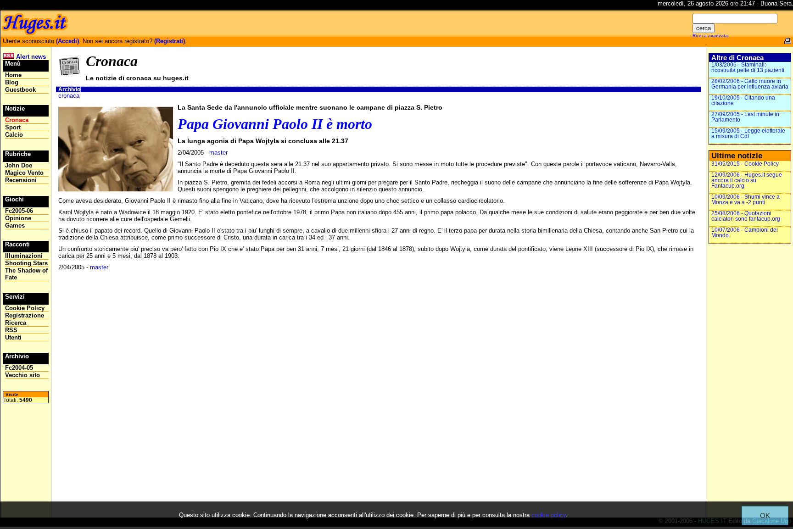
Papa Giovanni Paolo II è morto (275, 124)
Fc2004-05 (19, 367)
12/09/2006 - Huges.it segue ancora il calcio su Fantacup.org (746, 180)
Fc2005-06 (19, 210)
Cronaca (16, 120)
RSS (11, 330)
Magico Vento (24, 172)
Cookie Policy (25, 308)
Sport (13, 127)
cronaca (68, 95)
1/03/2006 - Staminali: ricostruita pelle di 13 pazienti (747, 67)
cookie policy (548, 515)
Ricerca (15, 322)
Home (13, 75)
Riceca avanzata (710, 35)
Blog (11, 82)
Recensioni (21, 180)
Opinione (18, 218)
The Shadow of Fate (26, 274)
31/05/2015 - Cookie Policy (745, 164)
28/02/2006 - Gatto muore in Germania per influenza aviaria (749, 83)
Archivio (69, 89)
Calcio (14, 134)
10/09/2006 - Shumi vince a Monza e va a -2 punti (745, 199)
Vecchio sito (22, 375)
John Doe (18, 165)
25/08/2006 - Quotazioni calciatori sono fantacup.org (745, 216)
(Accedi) (67, 41)
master (218, 152)
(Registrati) (169, 41)
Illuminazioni (24, 255)
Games (15, 225)
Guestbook (20, 89)
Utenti (13, 337)
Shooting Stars (26, 263)
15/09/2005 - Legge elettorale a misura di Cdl (748, 133)
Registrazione (24, 315)
